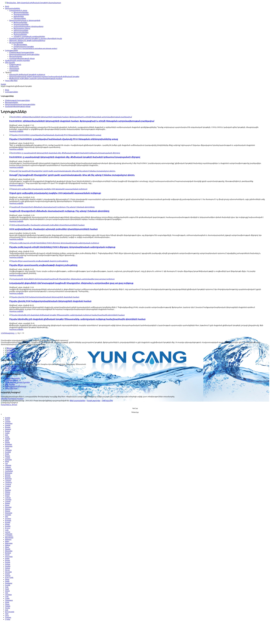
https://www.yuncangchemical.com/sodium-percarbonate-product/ (35, 48)
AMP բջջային (107, 400)
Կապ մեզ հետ (11, 80)
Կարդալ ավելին (16, 131)
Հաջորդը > (10, 333)
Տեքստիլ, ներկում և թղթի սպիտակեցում (27, 40)
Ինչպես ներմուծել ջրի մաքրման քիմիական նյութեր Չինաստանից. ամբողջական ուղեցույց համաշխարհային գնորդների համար (77, 319)
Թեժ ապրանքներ (77, 400)
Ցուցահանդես (15, 56)
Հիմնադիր (14, 66)
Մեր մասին (10, 62)
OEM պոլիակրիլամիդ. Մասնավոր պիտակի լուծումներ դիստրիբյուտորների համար (53, 229)
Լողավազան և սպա (18, 10)
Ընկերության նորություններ (21, 52)
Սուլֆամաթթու (20, 44)
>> (16, 333)
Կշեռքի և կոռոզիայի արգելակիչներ (29, 36)
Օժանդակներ (20, 18)
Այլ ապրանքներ (16, 42)
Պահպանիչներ (20, 34)
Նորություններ (11, 50)
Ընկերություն (15, 64)
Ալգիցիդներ (19, 16)
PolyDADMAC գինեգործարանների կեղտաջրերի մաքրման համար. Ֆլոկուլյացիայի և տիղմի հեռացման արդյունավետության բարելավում (81, 121)
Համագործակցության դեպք (22, 58)
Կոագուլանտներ (21, 24)
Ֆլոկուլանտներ (20, 22)
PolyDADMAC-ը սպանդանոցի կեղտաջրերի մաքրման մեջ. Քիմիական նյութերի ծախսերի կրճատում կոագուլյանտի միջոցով (74, 157)
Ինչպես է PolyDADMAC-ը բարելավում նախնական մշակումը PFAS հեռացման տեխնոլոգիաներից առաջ (63, 139)
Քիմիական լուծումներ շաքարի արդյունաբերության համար (35, 78)
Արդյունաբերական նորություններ (24, 54)
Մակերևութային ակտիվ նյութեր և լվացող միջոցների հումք (35, 38)
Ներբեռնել (13, 70)
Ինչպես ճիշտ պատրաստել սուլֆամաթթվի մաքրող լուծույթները (43, 265)
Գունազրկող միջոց (22, 28)
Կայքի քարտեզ (93, 400)
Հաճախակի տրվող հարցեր (17, 60)
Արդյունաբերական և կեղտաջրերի (24, 20)
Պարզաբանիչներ (21, 14)
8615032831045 (10, 368)
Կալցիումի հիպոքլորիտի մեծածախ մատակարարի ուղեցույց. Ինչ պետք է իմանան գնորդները (59, 211)
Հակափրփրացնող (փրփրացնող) (28, 26)
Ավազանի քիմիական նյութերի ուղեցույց (27, 74)
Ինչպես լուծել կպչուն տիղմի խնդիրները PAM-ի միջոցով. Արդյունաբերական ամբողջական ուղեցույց (62, 247)
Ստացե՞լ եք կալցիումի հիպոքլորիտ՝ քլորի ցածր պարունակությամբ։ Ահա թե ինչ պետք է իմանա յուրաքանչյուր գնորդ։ (72, 175)
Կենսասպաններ (21, 30)
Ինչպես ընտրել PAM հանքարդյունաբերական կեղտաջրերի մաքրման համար (50, 301)
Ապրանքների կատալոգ (15, 386)
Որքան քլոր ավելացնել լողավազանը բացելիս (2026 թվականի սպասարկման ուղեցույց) (55, 193)
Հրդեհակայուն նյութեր (24, 46)
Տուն (7, 6)
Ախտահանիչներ (21, 12)
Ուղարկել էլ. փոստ (9, 405)
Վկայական (14, 68)
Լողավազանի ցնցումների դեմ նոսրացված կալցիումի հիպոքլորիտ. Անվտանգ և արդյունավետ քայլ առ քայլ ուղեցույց (71, 283)
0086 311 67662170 (11, 366)
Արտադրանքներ (12, 8)
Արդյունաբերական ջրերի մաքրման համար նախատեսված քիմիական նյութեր (44, 76)
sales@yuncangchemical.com (15, 370)
